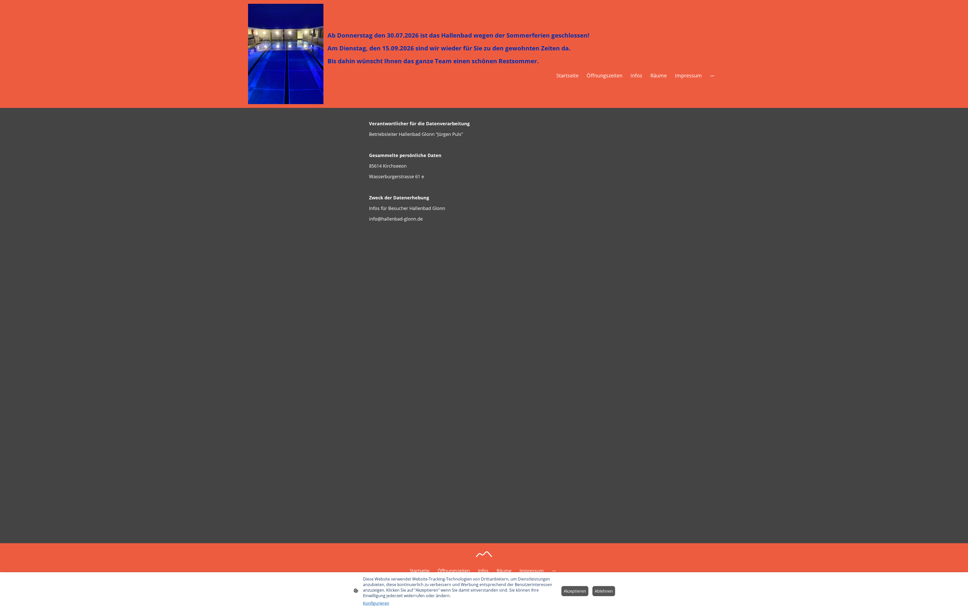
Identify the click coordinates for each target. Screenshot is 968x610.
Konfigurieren (376, 603)
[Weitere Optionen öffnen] (712, 75)
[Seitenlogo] (285, 54)
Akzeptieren (575, 591)
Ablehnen (604, 591)
